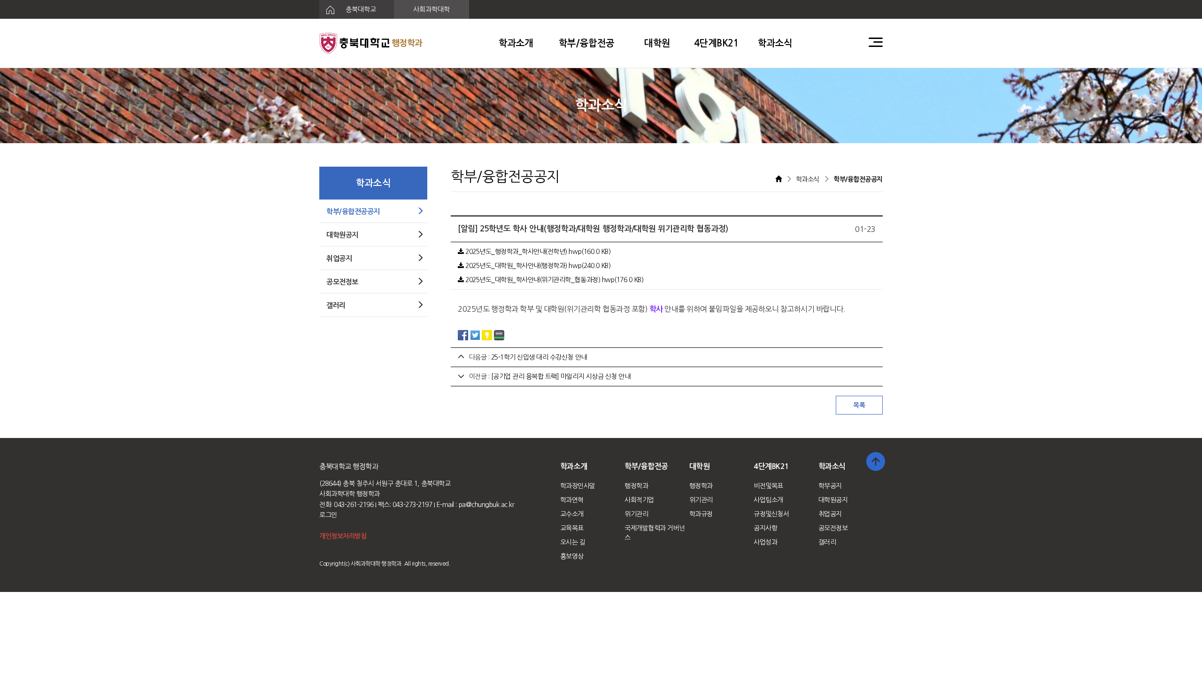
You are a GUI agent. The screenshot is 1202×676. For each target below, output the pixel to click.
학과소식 (775, 43)
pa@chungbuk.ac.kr (487, 504)
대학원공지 (833, 500)
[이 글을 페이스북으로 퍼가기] (463, 334)
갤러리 (827, 542)
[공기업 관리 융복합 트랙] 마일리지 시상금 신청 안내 (561, 376)
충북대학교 (360, 9)
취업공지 (830, 514)
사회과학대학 (431, 9)
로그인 (328, 515)
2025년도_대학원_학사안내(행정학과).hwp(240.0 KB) (537, 265)
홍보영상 (572, 556)
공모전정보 (833, 528)
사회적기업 (639, 500)
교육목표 (572, 528)
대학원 (657, 43)
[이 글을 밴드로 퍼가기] (499, 334)
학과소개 (516, 43)
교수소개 (572, 514)
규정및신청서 (771, 514)
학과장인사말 (577, 486)
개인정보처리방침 (342, 536)
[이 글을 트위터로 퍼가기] (475, 334)
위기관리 (636, 514)
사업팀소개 (768, 500)
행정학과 (636, 486)
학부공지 (830, 486)
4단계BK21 (716, 43)
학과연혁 (572, 500)
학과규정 (701, 514)
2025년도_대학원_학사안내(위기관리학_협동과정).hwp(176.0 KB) (553, 280)
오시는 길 (573, 542)
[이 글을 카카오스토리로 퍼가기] (487, 334)
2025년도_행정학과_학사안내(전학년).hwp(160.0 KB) (537, 251)
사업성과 (765, 542)
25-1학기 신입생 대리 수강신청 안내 (539, 357)
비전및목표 (768, 486)
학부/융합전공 (587, 43)
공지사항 (765, 528)
